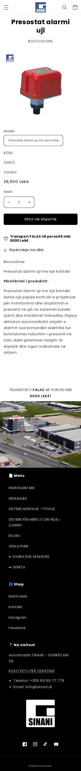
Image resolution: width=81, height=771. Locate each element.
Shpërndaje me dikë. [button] (26, 250)
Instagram (18, 617)
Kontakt (15, 607)
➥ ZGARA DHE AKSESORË (29, 556)
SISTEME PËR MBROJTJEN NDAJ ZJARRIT (34, 522)
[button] (6, 7)
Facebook (17, 628)
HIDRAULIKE (18, 498)
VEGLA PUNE (19, 546)
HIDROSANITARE (22, 488)
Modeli (9, 131)
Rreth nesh (18, 596)
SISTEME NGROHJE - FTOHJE (32, 509)
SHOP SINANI (45, 766)
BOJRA (14, 535)
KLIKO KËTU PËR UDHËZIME (32, 670)
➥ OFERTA (17, 567)
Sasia (8, 191)
